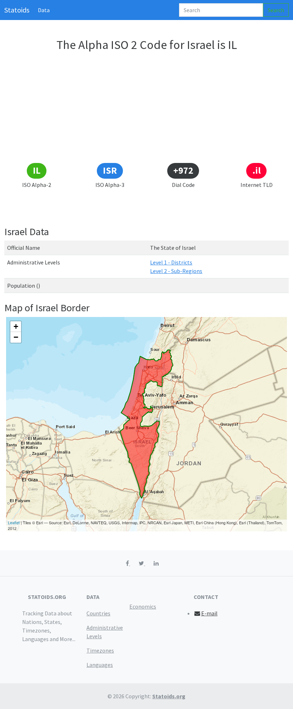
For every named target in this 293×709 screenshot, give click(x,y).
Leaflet (14, 522)
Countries (98, 613)
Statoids (16, 9)
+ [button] (16, 326)
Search (276, 10)
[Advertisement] (146, 108)
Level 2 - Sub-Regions (176, 270)
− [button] (16, 337)
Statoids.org (168, 696)
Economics (142, 606)
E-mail (209, 613)
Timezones (100, 650)
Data (44, 10)
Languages (99, 664)
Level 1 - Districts (171, 262)
